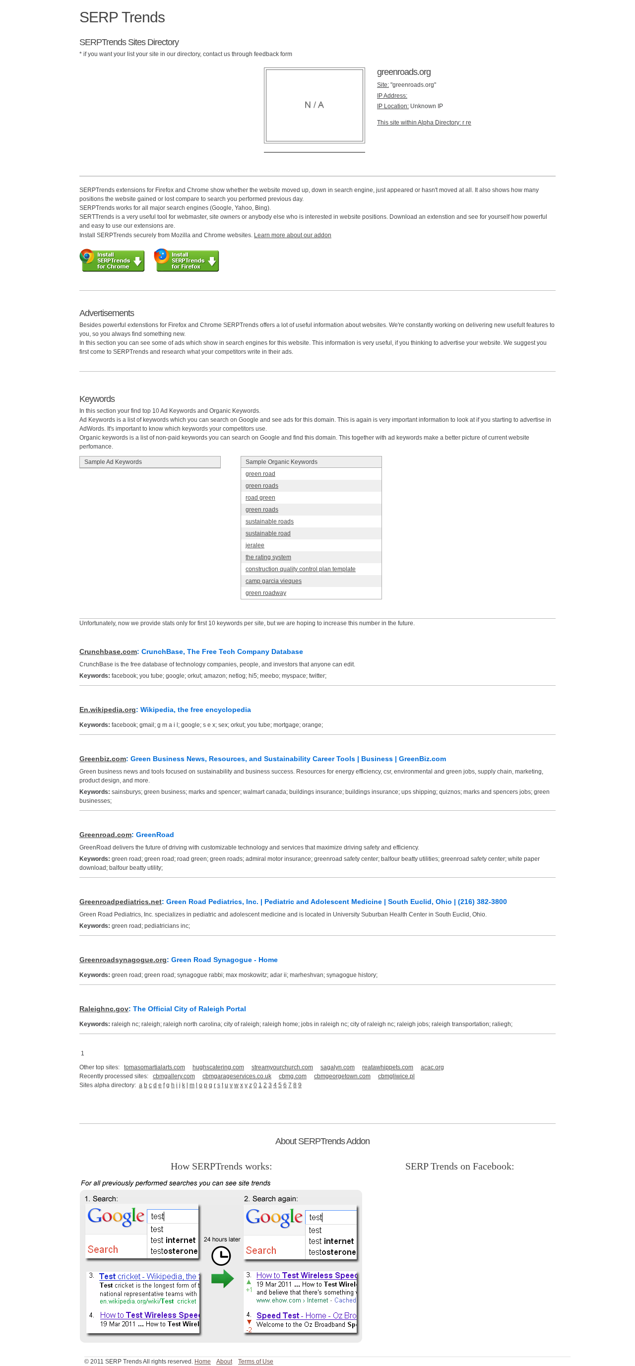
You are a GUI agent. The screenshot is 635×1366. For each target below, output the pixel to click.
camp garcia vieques (274, 581)
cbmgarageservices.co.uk (236, 1076)
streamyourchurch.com (282, 1067)
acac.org (432, 1067)
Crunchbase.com (108, 651)
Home (202, 1361)
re (468, 122)
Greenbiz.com (102, 759)
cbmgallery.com (174, 1076)
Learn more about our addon (292, 235)
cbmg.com (293, 1076)
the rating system (268, 557)
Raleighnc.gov (103, 1009)
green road (260, 473)
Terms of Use (255, 1361)
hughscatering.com (218, 1067)
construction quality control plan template (301, 569)
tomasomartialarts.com (154, 1067)
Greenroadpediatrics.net (120, 902)
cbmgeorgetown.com (342, 1076)
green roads (262, 485)
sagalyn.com (337, 1067)
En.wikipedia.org (107, 710)
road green (260, 497)
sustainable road (268, 533)
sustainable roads (270, 521)
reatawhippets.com (387, 1067)
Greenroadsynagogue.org (123, 960)
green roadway (266, 592)
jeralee (255, 545)
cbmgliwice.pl (396, 1076)
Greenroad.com (105, 835)
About (224, 1361)
